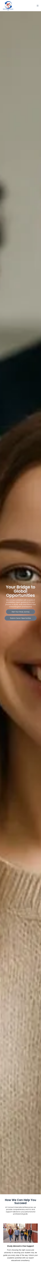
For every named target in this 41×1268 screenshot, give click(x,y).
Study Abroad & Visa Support (20, 1246)
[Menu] (38, 6)
